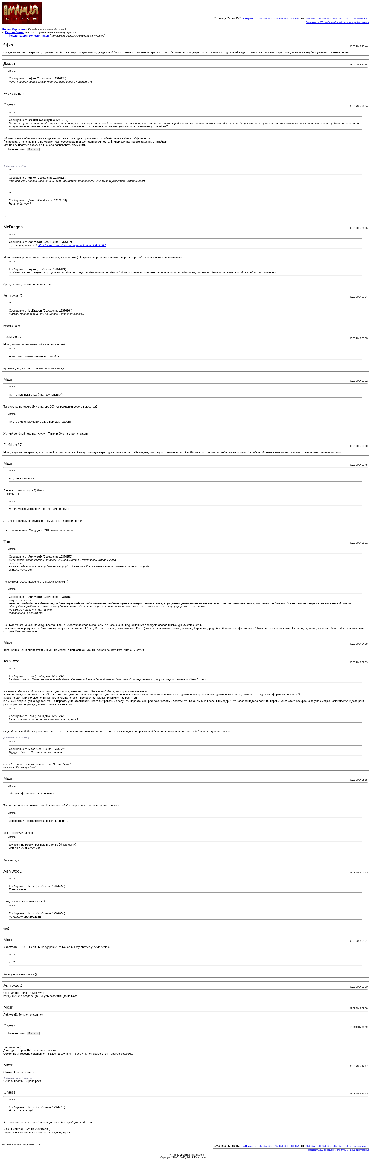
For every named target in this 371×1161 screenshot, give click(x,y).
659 (324, 18)
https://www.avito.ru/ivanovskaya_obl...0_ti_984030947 (72, 245)
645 (276, 18)
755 (340, 18)
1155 (346, 18)
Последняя (360, 18)
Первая (248, 18)
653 (292, 18)
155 (260, 18)
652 (286, 18)
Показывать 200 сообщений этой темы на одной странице (337, 22)
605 (270, 18)
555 (265, 18)
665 (329, 18)
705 (335, 18)
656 (308, 18)
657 (313, 18)
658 (319, 18)
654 (297, 18)
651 (281, 18)
